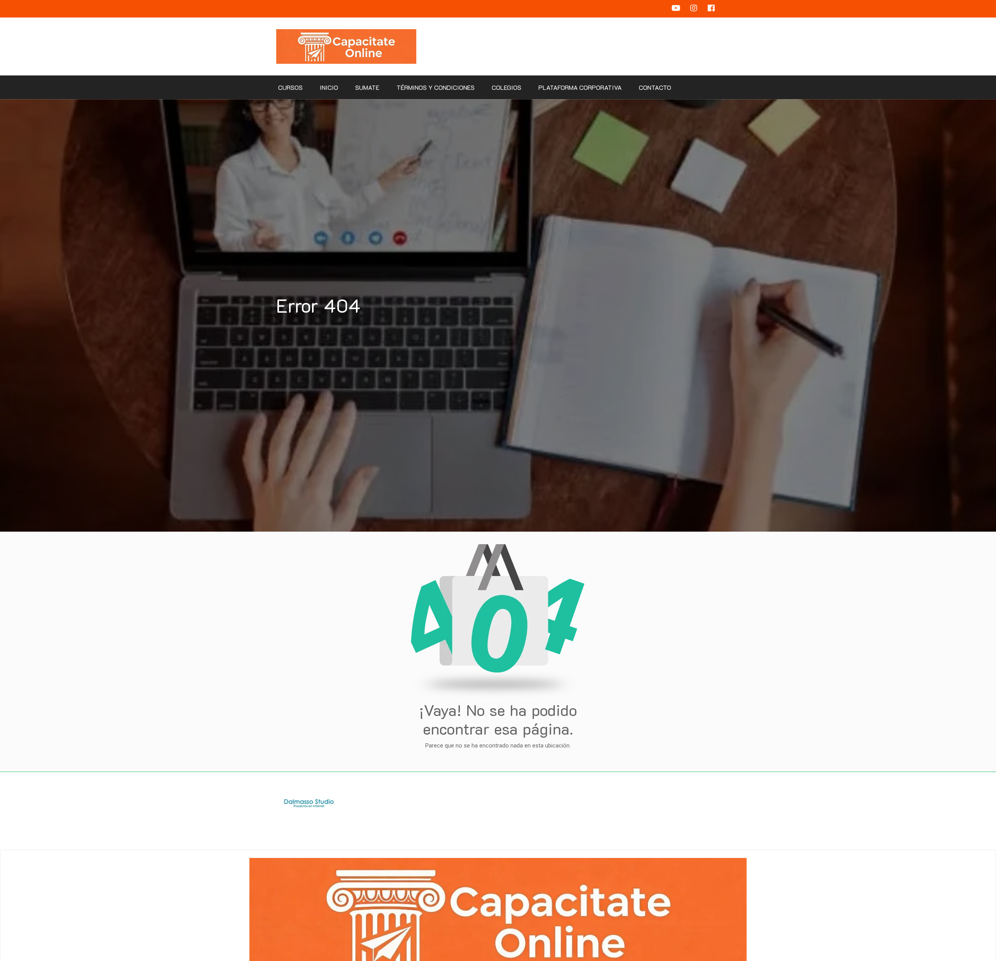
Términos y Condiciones (435, 87)
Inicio (329, 87)
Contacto (655, 87)
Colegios (506, 87)
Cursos (290, 87)
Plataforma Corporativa (580, 87)
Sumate (367, 87)
